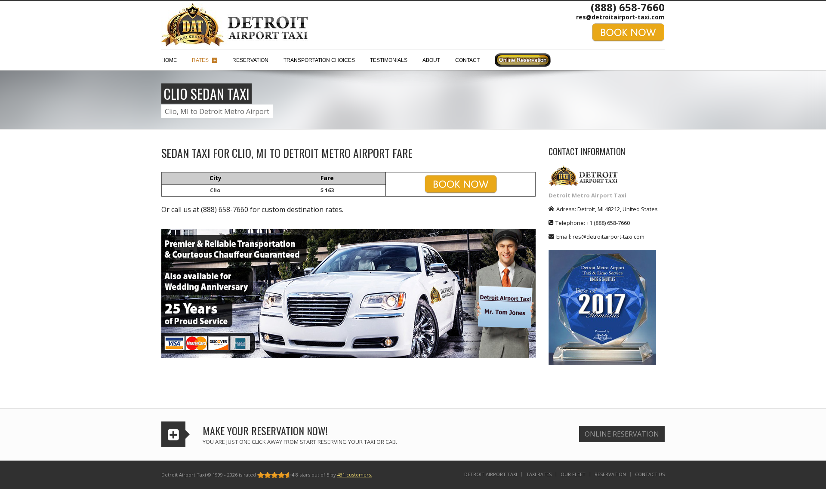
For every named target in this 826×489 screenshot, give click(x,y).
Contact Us (650, 474)
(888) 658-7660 (628, 7)
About (431, 60)
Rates (204, 60)
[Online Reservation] (523, 62)
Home (169, 60)
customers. (354, 474)
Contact (467, 60)
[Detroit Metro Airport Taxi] (234, 24)
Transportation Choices (319, 60)
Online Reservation (622, 434)
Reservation (250, 60)
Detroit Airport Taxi (490, 474)
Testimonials (388, 60)
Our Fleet (573, 474)
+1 (608, 223)
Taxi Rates (539, 474)
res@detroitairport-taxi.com (620, 17)
